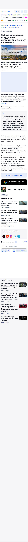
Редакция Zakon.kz (14, 27)
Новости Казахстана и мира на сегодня (11, 25)
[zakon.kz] (5, 11)
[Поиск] (22, 11)
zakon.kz (3, 103)
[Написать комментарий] (14, 246)
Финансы (13, 14)
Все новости (4, 27)
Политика (3, 14)
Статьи (19, 14)
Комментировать (21, 250)
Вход (25, 241)
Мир (9, 14)
